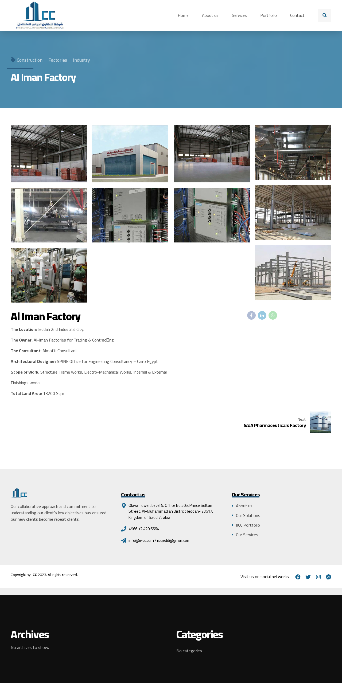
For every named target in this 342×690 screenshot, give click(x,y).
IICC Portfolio (248, 525)
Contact (297, 15)
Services (239, 15)
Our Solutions (248, 515)
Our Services (247, 535)
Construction (29, 60)
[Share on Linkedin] (262, 315)
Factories (57, 60)
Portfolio (268, 15)
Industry (81, 60)
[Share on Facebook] (251, 315)
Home (183, 15)
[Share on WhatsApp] (273, 315)
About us (210, 15)
